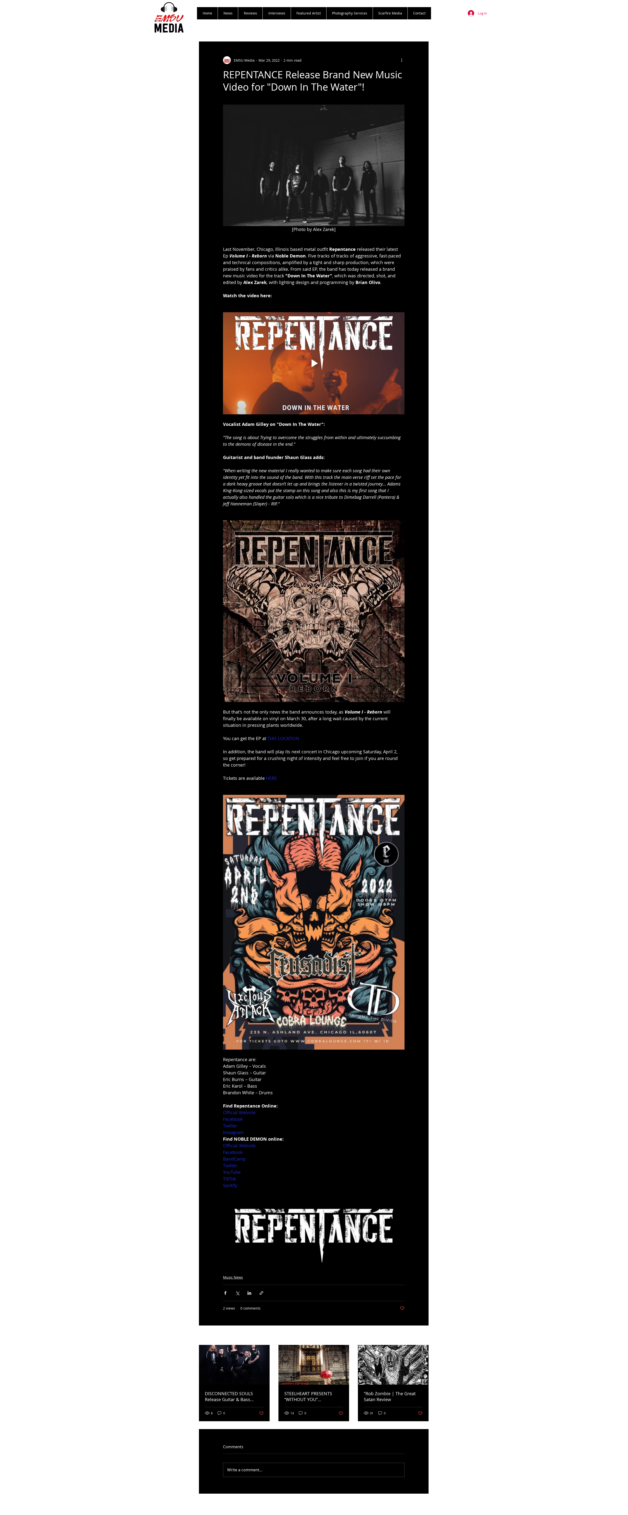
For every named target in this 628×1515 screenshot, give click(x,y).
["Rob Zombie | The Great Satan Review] (393, 1365)
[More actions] (402, 60)
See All (423, 1335)
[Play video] (314, 363)
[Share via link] (261, 1293)
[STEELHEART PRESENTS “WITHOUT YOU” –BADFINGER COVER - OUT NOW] (313, 1365)
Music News (233, 1277)
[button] (250, 13)
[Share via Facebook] (225, 1293)
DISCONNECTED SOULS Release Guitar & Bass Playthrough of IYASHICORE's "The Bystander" (234, 1396)
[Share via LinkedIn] (249, 1293)
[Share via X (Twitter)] (237, 1293)
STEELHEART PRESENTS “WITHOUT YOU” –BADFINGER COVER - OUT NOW (311, 1396)
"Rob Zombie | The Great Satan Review (390, 1396)
